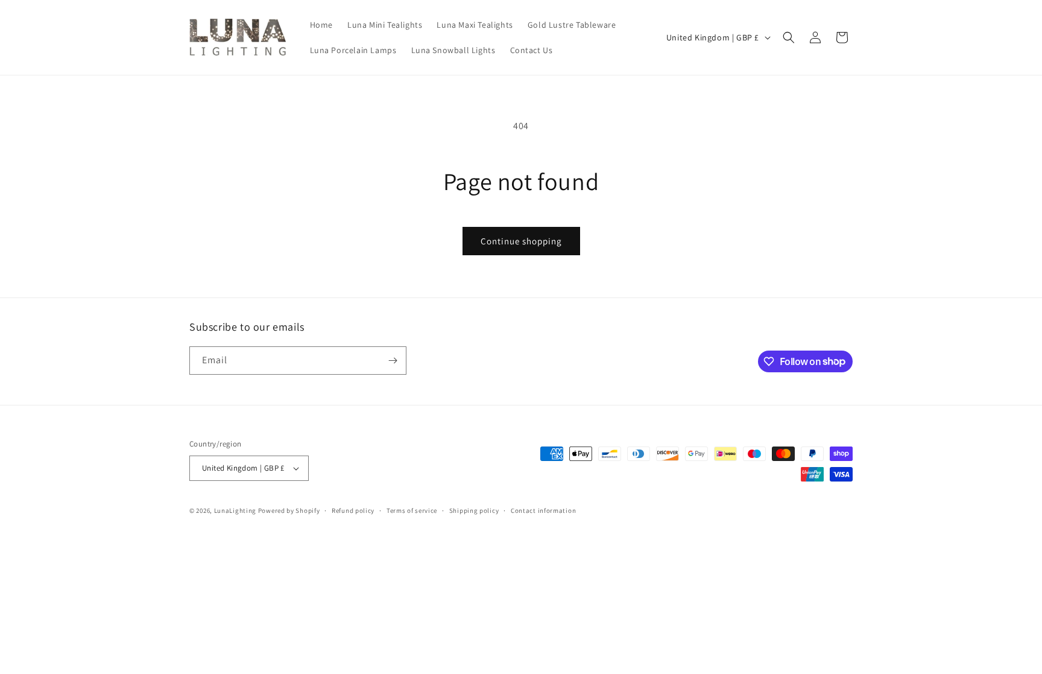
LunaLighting (235, 510)
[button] (788, 37)
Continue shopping (521, 241)
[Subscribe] (392, 360)
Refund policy (353, 510)
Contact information (543, 510)
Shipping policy (474, 510)
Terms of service (412, 510)
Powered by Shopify (289, 510)
